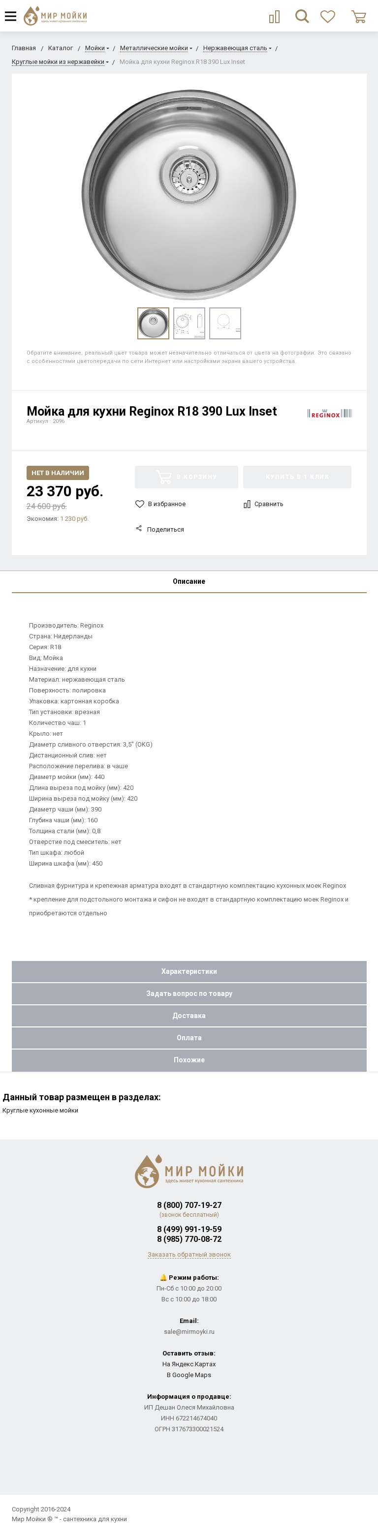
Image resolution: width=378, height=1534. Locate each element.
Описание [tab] (189, 581)
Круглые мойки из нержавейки (58, 61)
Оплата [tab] (189, 1038)
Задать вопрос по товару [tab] (189, 993)
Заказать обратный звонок (189, 1254)
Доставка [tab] (189, 1016)
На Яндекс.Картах (189, 1364)
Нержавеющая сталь (235, 48)
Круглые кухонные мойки (40, 1110)
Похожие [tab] (189, 1060)
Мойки (95, 48)
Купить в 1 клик (298, 477)
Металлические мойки (154, 48)
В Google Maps (189, 1375)
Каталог (60, 48)
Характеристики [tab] (189, 971)
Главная (24, 48)
